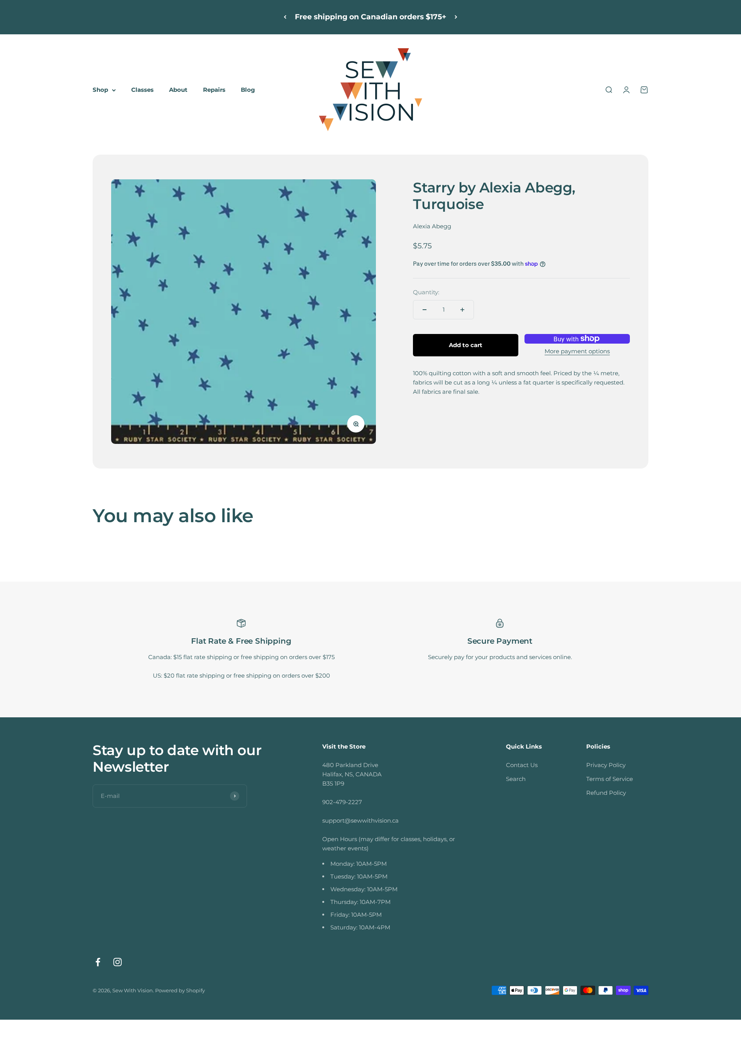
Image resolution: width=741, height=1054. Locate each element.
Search (516, 778)
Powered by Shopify (180, 990)
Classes (142, 89)
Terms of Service (609, 778)
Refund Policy (606, 792)
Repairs (214, 89)
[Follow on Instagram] (117, 962)
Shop (100, 89)
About (178, 89)
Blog (248, 89)
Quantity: (426, 292)
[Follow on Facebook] (98, 962)
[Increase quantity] (462, 309)
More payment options (577, 351)
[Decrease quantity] (424, 309)
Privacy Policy (606, 765)
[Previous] (285, 17)
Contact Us (522, 765)
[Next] (456, 17)
